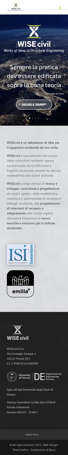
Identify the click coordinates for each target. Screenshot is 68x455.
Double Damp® (34, 104)
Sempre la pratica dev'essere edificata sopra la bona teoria (34, 75)
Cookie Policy (32, 434)
